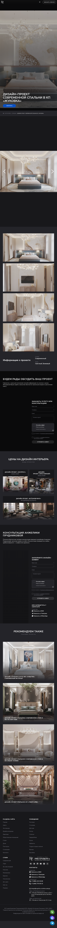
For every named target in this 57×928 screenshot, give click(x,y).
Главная (5, 822)
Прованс (5, 888)
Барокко (5, 876)
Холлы (31, 831)
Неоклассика (6, 879)
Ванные (31, 849)
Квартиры (5, 834)
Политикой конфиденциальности (47, 433)
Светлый (38, 364)
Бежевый (46, 364)
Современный (40, 358)
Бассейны (32, 852)
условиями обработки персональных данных (41, 438)
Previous (4, 171)
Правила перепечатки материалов (12, 910)
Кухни (31, 840)
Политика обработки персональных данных (35, 910)
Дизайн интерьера (8, 831)
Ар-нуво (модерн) (8, 867)
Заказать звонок (49, 2)
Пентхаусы (6, 846)
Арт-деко (5, 882)
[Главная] (3, 113)
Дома (4, 843)
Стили (4, 840)
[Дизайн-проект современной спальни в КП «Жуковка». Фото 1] (28, 171)
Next (53, 171)
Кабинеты (32, 843)
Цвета (4, 825)
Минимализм (6, 873)
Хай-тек (5, 885)
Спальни (31, 834)
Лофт (4, 863)
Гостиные (32, 822)
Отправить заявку (43, 442)
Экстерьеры (6, 828)
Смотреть (9, 105)
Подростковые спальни (36, 846)
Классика (5, 870)
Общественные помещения (10, 837)
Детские (31, 828)
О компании (6, 849)
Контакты (5, 852)
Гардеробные (33, 837)
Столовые (32, 825)
